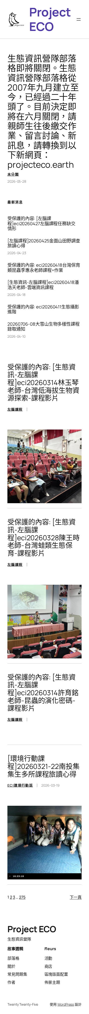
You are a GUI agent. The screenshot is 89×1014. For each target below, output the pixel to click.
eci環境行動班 (20, 785)
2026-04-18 (16, 294)
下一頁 (76, 897)
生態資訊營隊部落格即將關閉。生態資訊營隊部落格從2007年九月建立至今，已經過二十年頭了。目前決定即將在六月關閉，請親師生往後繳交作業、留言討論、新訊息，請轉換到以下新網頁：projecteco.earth (43, 111)
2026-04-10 (16, 336)
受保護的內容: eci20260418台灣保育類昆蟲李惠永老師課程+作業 (43, 268)
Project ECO (50, 19)
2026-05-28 (16, 181)
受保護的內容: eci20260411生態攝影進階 (43, 309)
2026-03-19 (50, 785)
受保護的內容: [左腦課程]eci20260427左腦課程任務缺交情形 (41, 223)
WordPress (65, 1004)
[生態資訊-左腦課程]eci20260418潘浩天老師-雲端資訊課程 (43, 285)
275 (22, 897)
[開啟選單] (79, 19)
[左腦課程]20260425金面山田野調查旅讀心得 (43, 243)
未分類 (13, 174)
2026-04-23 (16, 252)
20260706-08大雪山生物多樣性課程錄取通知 (43, 326)
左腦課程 (15, 409)
